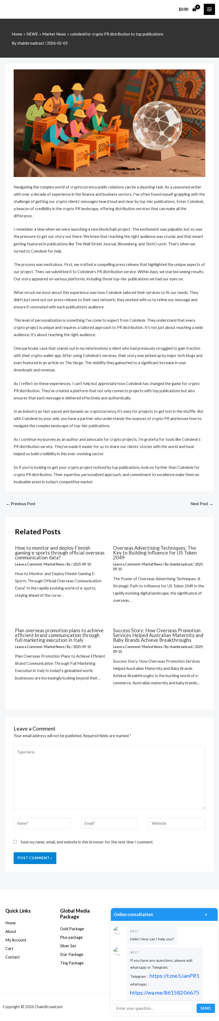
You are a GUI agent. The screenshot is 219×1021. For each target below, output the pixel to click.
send (206, 1008)
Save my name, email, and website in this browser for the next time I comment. (87, 842)
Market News (54, 564)
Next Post (201, 503)
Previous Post (21, 503)
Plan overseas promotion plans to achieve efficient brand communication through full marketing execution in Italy (59, 635)
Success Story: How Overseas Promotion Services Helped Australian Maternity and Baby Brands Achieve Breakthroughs (158, 635)
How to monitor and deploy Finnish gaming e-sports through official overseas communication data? (59, 552)
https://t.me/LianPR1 (175, 975)
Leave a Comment (28, 564)
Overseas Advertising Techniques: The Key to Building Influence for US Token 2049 (155, 552)
